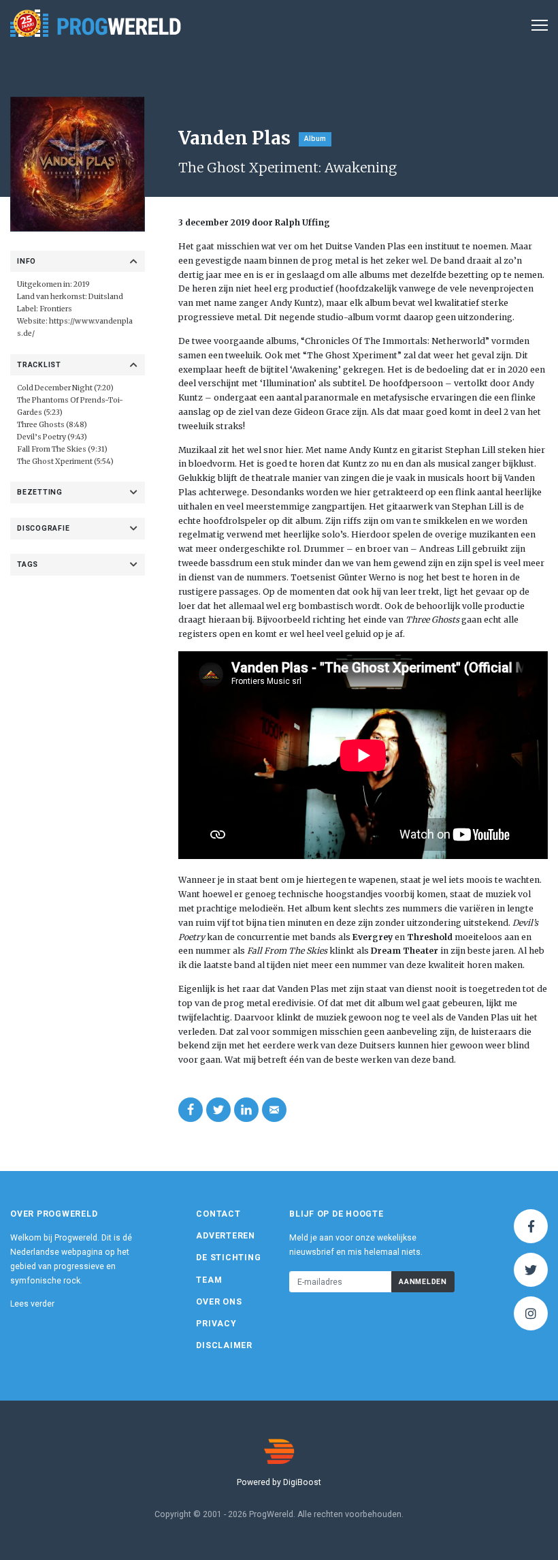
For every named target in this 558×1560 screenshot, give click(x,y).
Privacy (216, 1323)
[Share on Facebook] (190, 1109)
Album (315, 138)
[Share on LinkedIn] (246, 1109)
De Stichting (228, 1257)
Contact (218, 1214)
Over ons (219, 1302)
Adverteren (225, 1236)
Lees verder (32, 1304)
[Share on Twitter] (218, 1109)
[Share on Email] (274, 1109)
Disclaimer (224, 1345)
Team (209, 1280)
